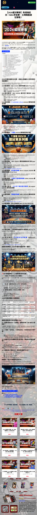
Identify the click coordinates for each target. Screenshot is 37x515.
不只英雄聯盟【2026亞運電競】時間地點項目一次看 (9, 472)
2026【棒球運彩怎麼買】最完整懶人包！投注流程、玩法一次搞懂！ (13, 395)
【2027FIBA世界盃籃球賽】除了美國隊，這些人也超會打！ (13, 201)
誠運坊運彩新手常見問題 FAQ (7, 71)
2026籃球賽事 (10, 49)
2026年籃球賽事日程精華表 (6, 70)
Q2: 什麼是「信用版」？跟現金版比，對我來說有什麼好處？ (11, 73)
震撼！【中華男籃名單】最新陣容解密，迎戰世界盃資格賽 (13, 168)
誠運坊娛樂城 (20, 20)
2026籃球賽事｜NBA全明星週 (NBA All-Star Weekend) (10, 63)
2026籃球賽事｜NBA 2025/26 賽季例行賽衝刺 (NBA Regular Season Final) (12, 56)
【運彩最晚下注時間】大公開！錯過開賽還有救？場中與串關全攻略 (27, 430)
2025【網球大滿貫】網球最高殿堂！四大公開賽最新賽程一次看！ (13, 396)
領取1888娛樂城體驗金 (6, 51)
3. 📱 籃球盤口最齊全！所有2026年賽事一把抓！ (10, 69)
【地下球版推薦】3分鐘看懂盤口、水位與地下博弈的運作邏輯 (9, 451)
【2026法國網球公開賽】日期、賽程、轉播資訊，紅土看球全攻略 (9, 430)
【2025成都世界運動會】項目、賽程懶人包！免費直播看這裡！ (13, 397)
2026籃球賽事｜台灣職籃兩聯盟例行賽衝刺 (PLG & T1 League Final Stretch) (12, 64)
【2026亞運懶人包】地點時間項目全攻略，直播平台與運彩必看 (27, 451)
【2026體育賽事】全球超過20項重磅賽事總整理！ (11, 394)
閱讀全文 (9, 434)
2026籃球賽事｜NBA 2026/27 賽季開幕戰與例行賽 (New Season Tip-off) (12, 59)
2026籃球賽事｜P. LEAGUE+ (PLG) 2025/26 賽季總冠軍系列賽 (11, 57)
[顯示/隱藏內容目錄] (21, 54)
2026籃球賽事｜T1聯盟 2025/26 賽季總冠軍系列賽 (9, 58)
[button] (17, 2)
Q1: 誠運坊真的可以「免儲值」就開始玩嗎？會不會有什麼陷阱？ (11, 72)
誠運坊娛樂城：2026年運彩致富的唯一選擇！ (9, 66)
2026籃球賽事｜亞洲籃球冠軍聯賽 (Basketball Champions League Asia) (12, 65)
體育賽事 (23, 20)
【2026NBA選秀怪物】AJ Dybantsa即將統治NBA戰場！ (12, 244)
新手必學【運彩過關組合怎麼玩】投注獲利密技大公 (27, 472)
